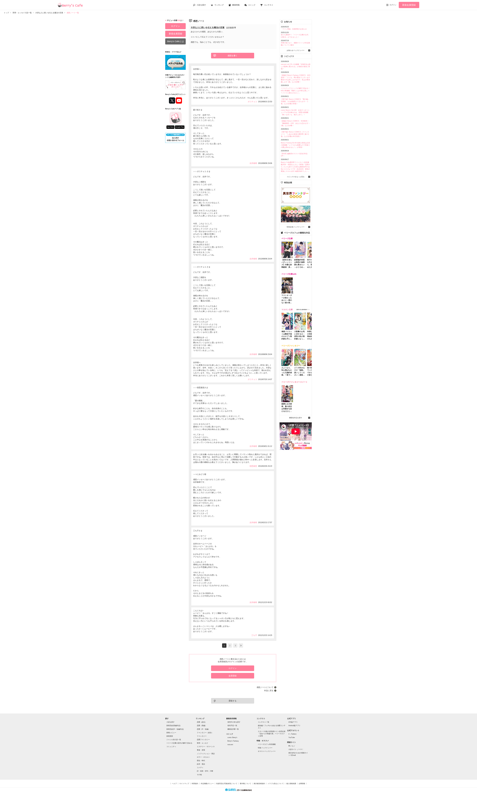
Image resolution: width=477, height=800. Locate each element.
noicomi (230, 744)
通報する (233, 701)
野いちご (291, 746)
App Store (170, 127)
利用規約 (195, 783)
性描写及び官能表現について (226, 783)
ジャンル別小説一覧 (173, 739)
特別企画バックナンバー (295, 227)
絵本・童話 (201, 764)
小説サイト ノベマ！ (295, 749)
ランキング (219, 5)
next (241, 645)
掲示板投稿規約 (259, 783)
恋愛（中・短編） (203, 729)
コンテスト (268, 5)
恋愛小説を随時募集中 (302, 309)
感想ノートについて (265, 687)
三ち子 (254, 635)
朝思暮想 (253, 466)
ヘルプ (174, 783)
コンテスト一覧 (263, 722)
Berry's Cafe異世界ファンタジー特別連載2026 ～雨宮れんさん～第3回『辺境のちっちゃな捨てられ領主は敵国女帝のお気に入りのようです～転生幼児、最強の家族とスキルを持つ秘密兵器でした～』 (295, 166)
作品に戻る (268, 690)
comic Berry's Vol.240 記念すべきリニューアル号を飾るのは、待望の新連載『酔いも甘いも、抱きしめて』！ (295, 112)
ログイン (393, 5)
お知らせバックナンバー (295, 50)
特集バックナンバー (265, 748)
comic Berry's (232, 737)
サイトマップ (184, 783)
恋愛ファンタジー (203, 739)
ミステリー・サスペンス (206, 746)
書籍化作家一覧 (233, 729)
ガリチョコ (252, 101)
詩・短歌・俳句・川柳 (205, 771)
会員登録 (233, 676)
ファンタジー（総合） (205, 733)
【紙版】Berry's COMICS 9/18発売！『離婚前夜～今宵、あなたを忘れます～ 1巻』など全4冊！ (295, 123)
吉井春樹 (230, 27)
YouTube (291, 737)
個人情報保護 (291, 783)
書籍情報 (236, 5)
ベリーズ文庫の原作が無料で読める (179, 743)
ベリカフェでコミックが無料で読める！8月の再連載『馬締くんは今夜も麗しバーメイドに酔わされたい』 (295, 90)
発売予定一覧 (232, 725)
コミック (252, 5)
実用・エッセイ (202, 743)
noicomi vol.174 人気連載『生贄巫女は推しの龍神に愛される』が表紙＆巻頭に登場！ (295, 66)
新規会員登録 (409, 5)
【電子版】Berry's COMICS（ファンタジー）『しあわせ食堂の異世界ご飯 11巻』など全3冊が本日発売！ (295, 134)
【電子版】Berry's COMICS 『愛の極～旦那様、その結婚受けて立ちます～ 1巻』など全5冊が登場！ (295, 101)
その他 (199, 775)
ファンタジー (202, 736)
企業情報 (302, 783)
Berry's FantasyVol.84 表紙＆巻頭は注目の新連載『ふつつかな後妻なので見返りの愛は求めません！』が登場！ (295, 145)
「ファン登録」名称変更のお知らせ (294, 29)
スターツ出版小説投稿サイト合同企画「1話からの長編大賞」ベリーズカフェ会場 (271, 733)
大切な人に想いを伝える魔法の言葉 (207, 27)
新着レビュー (171, 733)
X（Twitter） (293, 734)
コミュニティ (171, 746)
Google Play (180, 127)
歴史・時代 (201, 760)
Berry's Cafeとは (175, 41)
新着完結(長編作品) (173, 725)
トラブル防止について (276, 783)
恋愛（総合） (202, 722)
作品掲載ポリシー (207, 783)
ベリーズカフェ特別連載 (267, 744)
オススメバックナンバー (267, 751)
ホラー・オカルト (203, 757)
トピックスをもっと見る (295, 177)
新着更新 (169, 736)
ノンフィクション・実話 (206, 754)
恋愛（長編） (202, 725)
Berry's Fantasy (233, 741)
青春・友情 (201, 750)
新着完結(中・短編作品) (175, 729)
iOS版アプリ (293, 722)
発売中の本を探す (233, 722)
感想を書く (233, 56)
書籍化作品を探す (295, 418)
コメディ (200, 767)
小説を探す (201, 5)
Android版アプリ (294, 725)
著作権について (245, 783)
